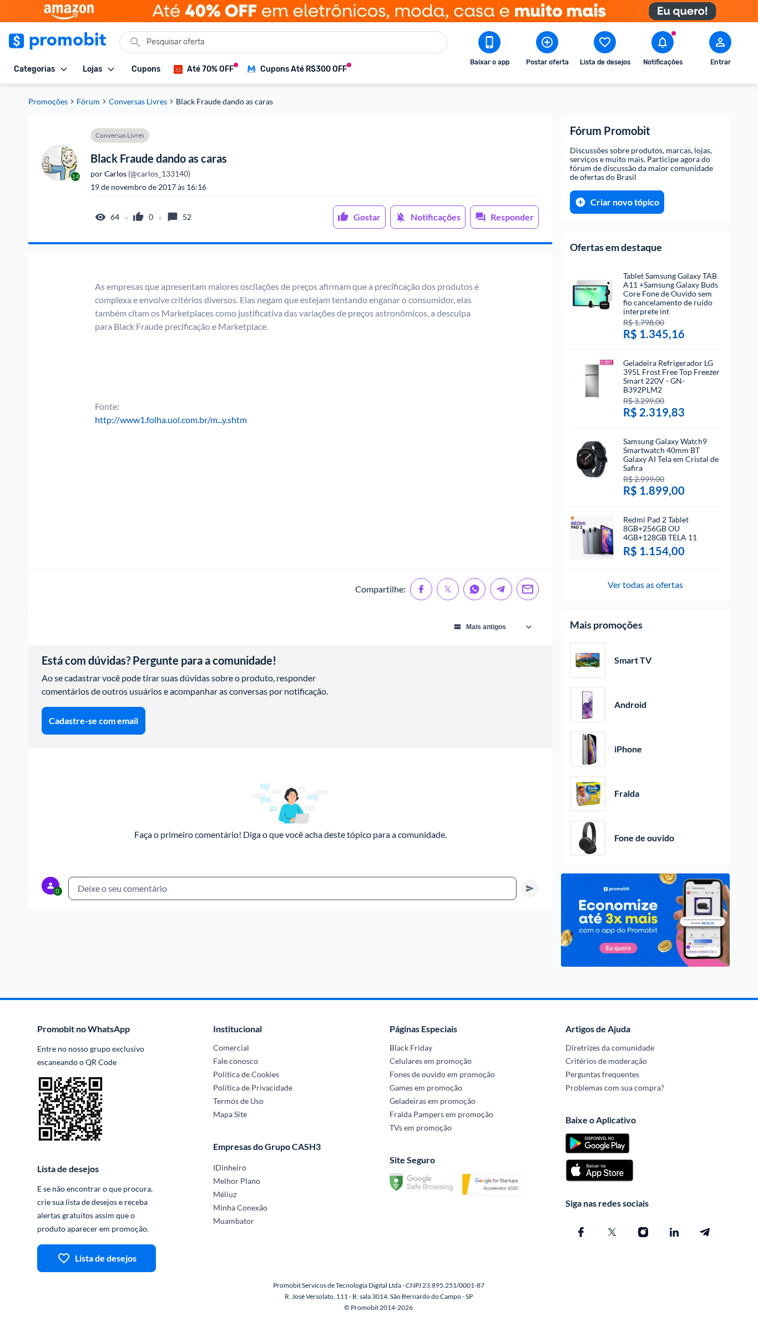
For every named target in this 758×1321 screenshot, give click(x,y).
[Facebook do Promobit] (581, 1232)
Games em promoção (426, 1087)
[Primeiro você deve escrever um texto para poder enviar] (530, 888)
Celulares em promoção (431, 1061)
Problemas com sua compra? (614, 1087)
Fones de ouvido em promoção (442, 1074)
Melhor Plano (236, 1181)
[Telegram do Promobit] (705, 1232)
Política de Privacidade (252, 1087)
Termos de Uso (238, 1101)
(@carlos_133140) (146, 173)
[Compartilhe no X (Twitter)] (448, 589)
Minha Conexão (240, 1207)
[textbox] (292, 888)
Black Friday (411, 1047)
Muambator (233, 1220)
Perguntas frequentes (602, 1074)
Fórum (88, 101)
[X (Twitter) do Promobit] (612, 1232)
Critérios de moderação (606, 1061)
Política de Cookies (246, 1074)
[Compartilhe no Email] (528, 589)
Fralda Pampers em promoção (441, 1114)
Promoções (48, 101)
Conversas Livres (138, 101)
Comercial (231, 1047)
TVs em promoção (421, 1127)
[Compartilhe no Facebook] (421, 589)
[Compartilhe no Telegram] (501, 589)
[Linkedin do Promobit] (674, 1232)
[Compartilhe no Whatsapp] (474, 589)
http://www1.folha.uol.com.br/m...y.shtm (171, 419)
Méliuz (224, 1194)
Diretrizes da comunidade (609, 1047)
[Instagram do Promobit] (643, 1232)
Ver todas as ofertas (645, 584)
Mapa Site (230, 1114)
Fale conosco (235, 1061)
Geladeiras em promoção (433, 1101)
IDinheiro (229, 1167)
